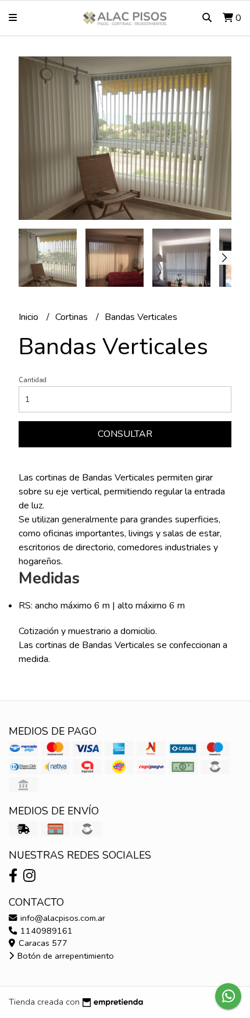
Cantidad (33, 380)
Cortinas (72, 317)
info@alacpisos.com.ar (61, 918)
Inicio (30, 317)
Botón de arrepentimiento (64, 956)
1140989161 (45, 931)
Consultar (125, 434)
